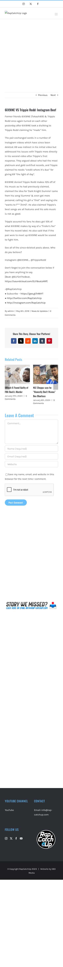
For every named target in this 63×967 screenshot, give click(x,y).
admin (11, 311)
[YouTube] (21, 838)
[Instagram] (6, 838)
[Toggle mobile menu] (56, 14)
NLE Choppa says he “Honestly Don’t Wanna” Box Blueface (44, 392)
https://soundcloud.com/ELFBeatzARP (26, 281)
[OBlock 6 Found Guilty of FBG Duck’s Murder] (17, 366)
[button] (7, 385)
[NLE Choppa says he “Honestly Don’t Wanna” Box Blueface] (45, 366)
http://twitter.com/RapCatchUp (24, 298)
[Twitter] (11, 838)
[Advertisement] (31, 52)
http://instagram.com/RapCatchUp (26, 302)
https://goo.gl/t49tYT (32, 293)
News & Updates (40, 311)
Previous (42, 95)
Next (53, 95)
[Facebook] (16, 838)
